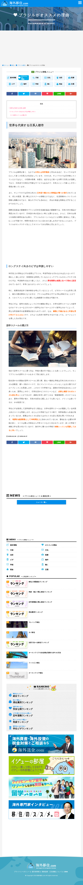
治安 (60, 77)
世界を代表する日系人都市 (17, 108)
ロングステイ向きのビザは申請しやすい (23, 111)
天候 (37, 77)
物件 (25, 84)
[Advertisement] (41, 47)
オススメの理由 (24, 77)
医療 (72, 77)
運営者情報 (36, 872)
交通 (72, 84)
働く (48, 84)
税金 (60, 84)
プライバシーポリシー (22, 872)
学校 (37, 84)
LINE (59, 94)
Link (66, 872)
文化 (48, 77)
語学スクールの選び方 (18, 115)
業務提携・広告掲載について (52, 872)
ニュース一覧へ (41, 502)
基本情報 (13, 77)
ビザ (13, 84)
